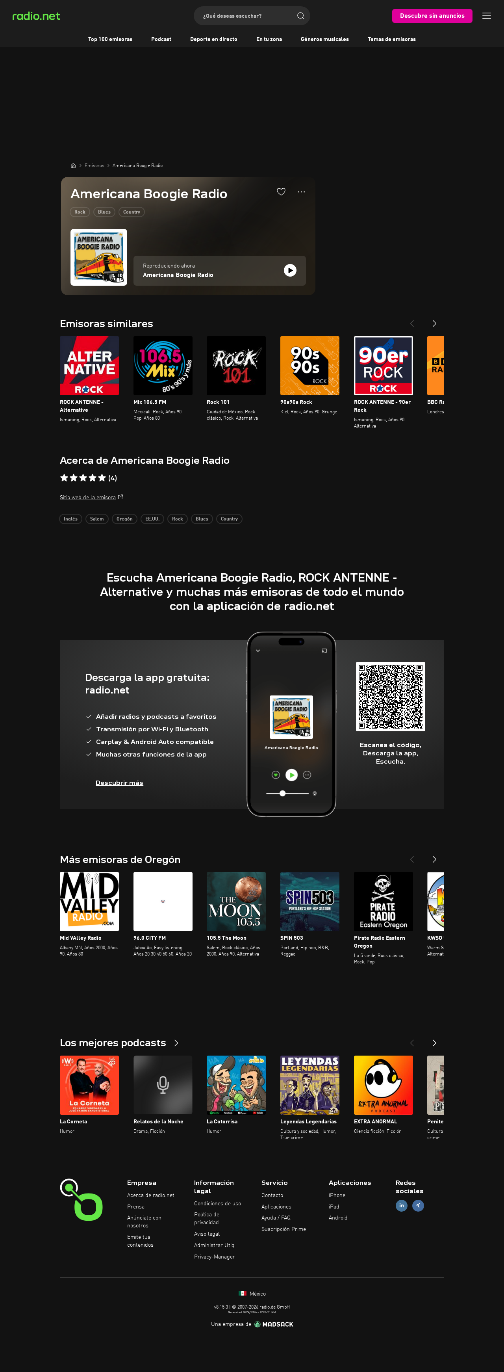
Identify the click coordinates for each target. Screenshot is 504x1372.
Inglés (71, 519)
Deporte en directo (213, 39)
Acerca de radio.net (150, 1195)
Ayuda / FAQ (276, 1218)
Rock (79, 212)
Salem (97, 519)
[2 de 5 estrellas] (73, 478)
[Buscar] (301, 15)
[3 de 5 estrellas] (83, 478)
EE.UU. (152, 519)
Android (338, 1218)
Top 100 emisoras (110, 39)
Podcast (161, 39)
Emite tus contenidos (140, 1241)
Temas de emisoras (392, 39)
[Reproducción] (290, 270)
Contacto (272, 1195)
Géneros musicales (325, 39)
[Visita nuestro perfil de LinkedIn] (401, 1205)
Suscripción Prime (283, 1229)
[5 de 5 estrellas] (102, 478)
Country (131, 212)
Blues (104, 212)
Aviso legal (207, 1234)
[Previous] (411, 320)
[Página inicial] (73, 165)
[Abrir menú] (486, 15)
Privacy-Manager (214, 1257)
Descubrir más (119, 783)
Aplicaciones (276, 1207)
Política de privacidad (206, 1218)
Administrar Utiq (214, 1245)
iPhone (337, 1195)
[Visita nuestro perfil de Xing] (418, 1205)
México (257, 1294)
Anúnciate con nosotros (144, 1222)
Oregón (125, 519)
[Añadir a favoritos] (281, 191)
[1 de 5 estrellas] (64, 478)
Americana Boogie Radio (178, 275)
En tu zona (269, 39)
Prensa (136, 1207)
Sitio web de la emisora (88, 497)
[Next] (434, 320)
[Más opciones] (301, 192)
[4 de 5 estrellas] (92, 478)
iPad (334, 1207)
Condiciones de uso (217, 1204)
